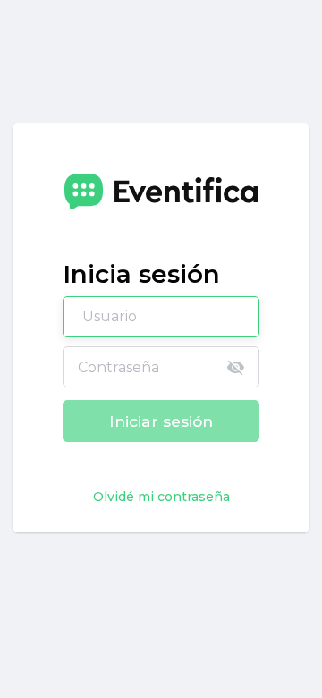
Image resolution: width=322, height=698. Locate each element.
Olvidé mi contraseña (161, 497)
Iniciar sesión (161, 421)
